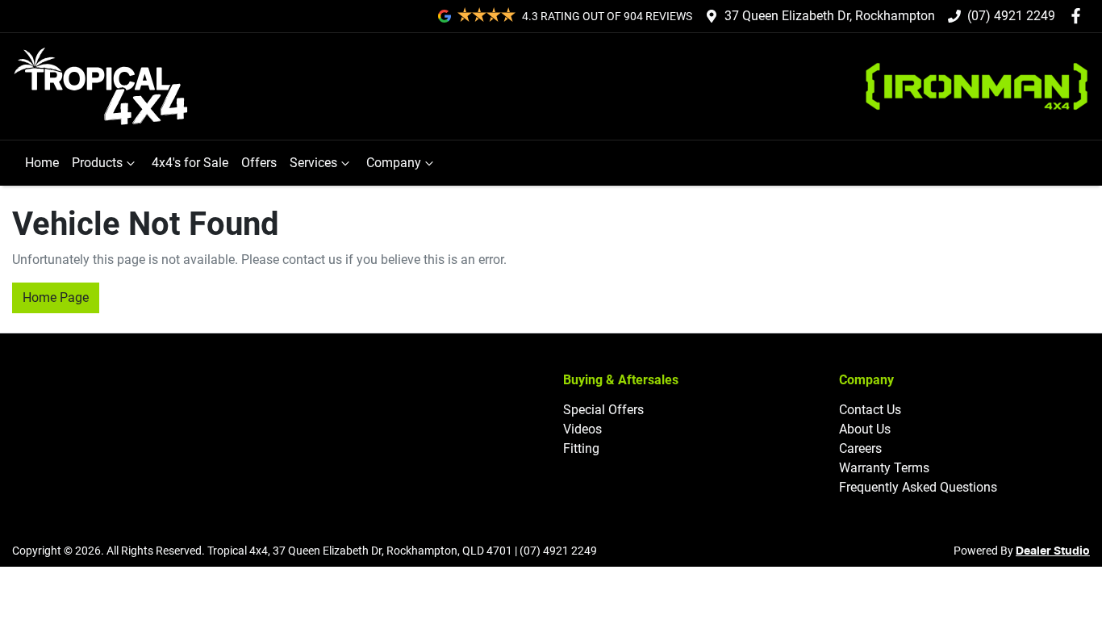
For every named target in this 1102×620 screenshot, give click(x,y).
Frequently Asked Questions (918, 487)
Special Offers (603, 409)
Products (97, 162)
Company (393, 162)
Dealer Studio (1053, 551)
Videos (582, 429)
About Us (865, 429)
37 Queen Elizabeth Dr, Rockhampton (829, 15)
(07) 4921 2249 (1011, 15)
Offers (259, 162)
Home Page (56, 297)
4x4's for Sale (190, 162)
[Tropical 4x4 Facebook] (1079, 15)
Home (42, 162)
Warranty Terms (884, 467)
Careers (860, 448)
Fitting (581, 448)
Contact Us (870, 409)
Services (313, 162)
